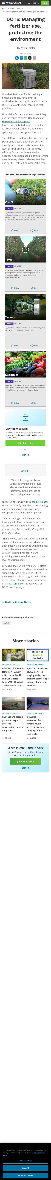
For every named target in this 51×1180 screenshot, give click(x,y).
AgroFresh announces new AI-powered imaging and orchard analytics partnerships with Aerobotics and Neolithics (38, 677)
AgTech (6, 623)
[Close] (48, 1146)
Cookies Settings (25, 1160)
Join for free (25, 761)
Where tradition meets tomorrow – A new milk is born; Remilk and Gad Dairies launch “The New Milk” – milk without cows (13, 677)
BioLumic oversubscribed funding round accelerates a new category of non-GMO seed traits (37, 725)
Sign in (36, 3)
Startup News (15, 8)
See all (24, 470)
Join (45, 2)
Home (4, 8)
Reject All (25, 1168)
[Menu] (3, 3)
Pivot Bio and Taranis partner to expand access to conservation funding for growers (12, 723)
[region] (25, 1161)
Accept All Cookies (25, 1175)
